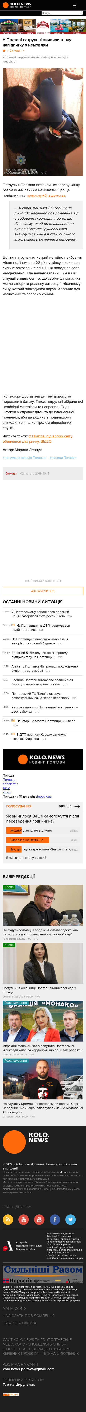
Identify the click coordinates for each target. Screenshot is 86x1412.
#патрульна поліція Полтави (24, 458)
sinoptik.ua (44, 796)
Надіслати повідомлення (29, 1315)
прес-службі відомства (46, 195)
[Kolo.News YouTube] (43, 759)
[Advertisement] (34, 342)
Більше (65, 806)
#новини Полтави (63, 458)
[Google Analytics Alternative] (11, 1395)
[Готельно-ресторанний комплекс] (43, 26)
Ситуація (11, 473)
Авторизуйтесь (43, 591)
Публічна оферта (19, 1323)
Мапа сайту (15, 1308)
